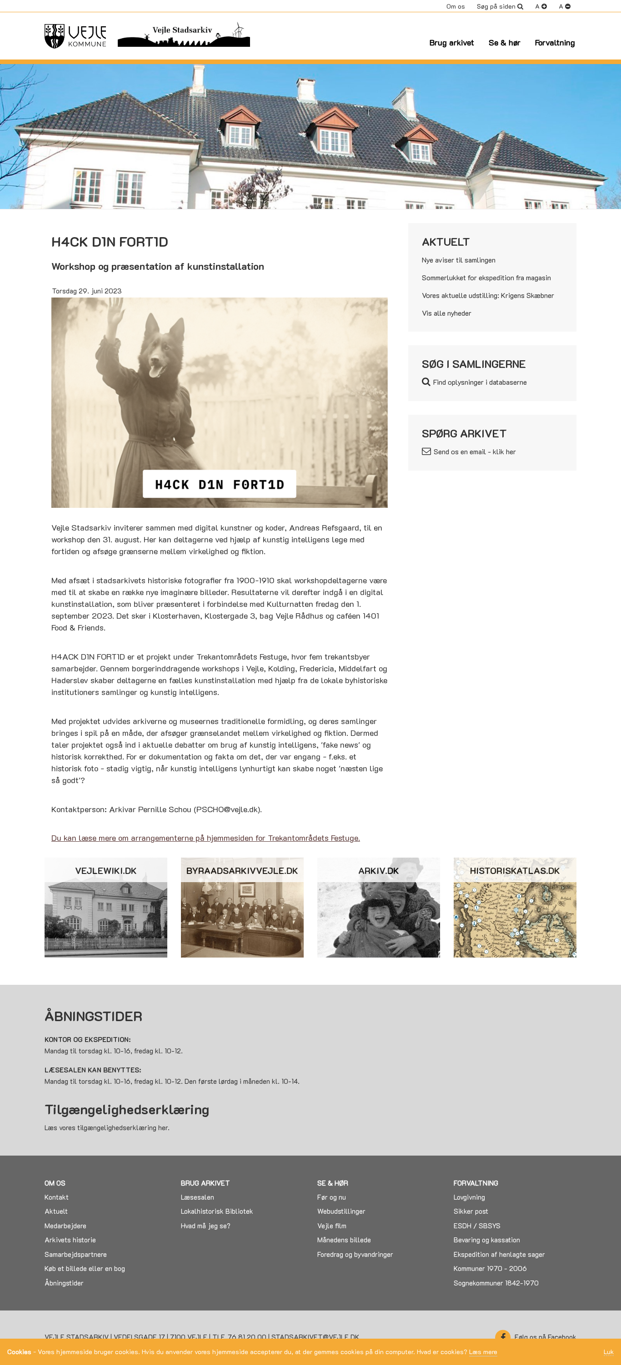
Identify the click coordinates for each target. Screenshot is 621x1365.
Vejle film (331, 1225)
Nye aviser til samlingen (459, 259)
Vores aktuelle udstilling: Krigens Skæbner (488, 295)
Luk (609, 1352)
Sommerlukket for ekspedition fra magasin (486, 277)
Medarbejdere (65, 1225)
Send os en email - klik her (475, 451)
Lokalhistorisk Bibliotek (217, 1211)
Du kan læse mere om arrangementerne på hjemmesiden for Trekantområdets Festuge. (205, 837)
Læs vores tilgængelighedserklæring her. (107, 1127)
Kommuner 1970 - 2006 (490, 1268)
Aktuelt (56, 1211)
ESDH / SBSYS (477, 1225)
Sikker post (471, 1211)
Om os (455, 6)
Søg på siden (496, 6)
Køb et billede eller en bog (85, 1268)
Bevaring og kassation (487, 1239)
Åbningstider (64, 1282)
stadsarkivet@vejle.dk (315, 1336)
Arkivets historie (70, 1239)
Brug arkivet (452, 42)
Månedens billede (344, 1239)
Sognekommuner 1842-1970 (496, 1282)
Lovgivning (469, 1196)
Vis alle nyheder (446, 313)
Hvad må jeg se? (205, 1225)
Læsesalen (197, 1196)
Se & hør (505, 42)
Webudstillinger (341, 1211)
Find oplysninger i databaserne (480, 382)
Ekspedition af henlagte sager (499, 1254)
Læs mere (483, 1351)
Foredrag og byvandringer (355, 1254)
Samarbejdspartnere (76, 1254)
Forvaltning (555, 42)
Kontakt (57, 1196)
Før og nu (331, 1196)
